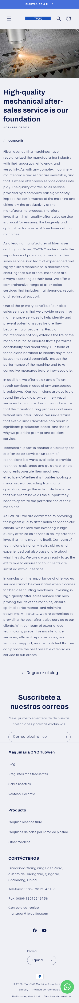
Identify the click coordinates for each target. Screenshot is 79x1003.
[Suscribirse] (65, 737)
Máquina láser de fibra (25, 822)
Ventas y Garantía (21, 794)
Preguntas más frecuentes (28, 774)
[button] (9, 19)
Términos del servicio (57, 996)
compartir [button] (15, 140)
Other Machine (19, 842)
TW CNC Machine (35, 984)
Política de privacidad (26, 996)
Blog (11, 764)
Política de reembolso (46, 990)
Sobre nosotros (19, 784)
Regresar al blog (42, 673)
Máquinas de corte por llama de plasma (38, 832)
